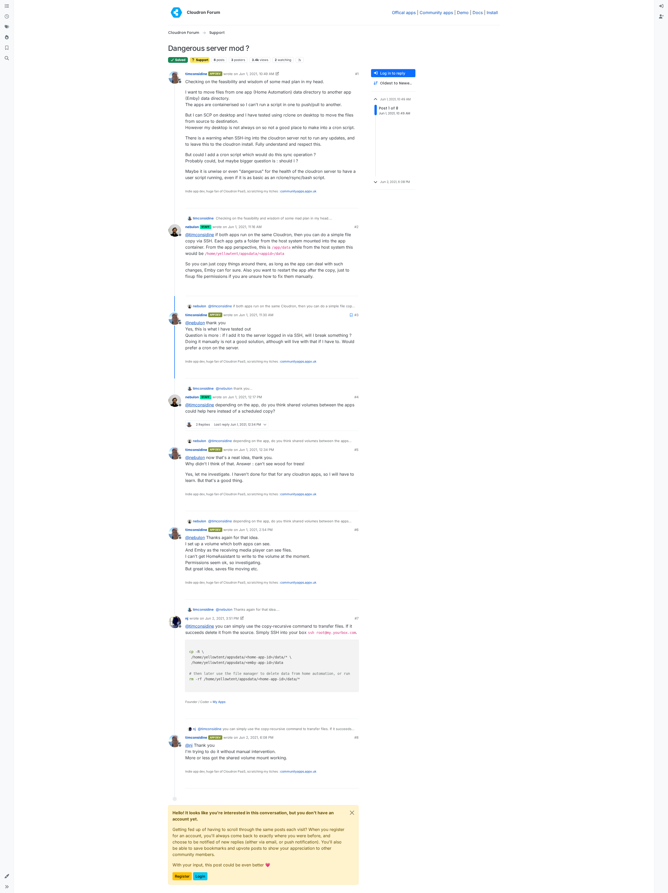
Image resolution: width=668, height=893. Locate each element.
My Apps (219, 702)
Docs (478, 12)
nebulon (192, 227)
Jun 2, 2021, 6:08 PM (256, 737)
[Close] (352, 812)
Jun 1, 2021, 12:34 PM (256, 450)
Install (492, 12)
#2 (356, 227)
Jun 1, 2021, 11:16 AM (245, 227)
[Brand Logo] (176, 12)
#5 (356, 450)
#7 (357, 618)
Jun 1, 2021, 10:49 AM (256, 74)
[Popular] (6, 37)
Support (201, 60)
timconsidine (196, 74)
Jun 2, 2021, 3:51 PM (222, 618)
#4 (356, 397)
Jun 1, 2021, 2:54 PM (256, 530)
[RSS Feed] (300, 60)
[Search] (6, 58)
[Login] (661, 6)
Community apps (436, 12)
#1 (357, 74)
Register (182, 876)
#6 (356, 530)
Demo (463, 12)
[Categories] (6, 6)
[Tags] (6, 27)
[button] (6, 876)
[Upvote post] (346, 202)
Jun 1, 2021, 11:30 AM (256, 315)
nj (186, 618)
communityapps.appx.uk (298, 191)
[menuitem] (661, 6)
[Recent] (6, 17)
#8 (356, 737)
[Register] (661, 17)
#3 (356, 315)
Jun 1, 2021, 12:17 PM (245, 397)
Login (200, 876)
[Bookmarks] (6, 48)
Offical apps (404, 12)
